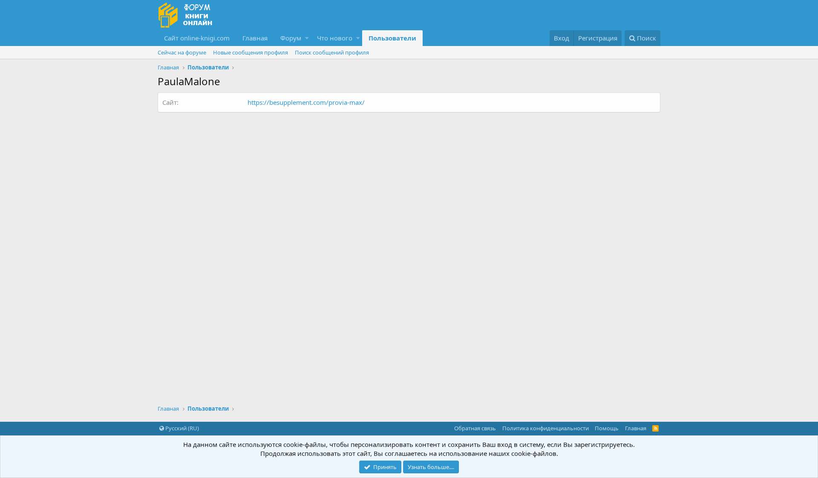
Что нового (334, 38)
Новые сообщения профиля (250, 52)
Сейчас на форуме (182, 52)
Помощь (607, 428)
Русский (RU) (181, 428)
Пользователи (392, 38)
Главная (255, 38)
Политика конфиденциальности (545, 428)
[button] (307, 38)
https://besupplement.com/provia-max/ (306, 102)
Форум (290, 38)
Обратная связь (475, 428)
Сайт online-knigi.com (197, 38)
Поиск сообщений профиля (332, 52)
